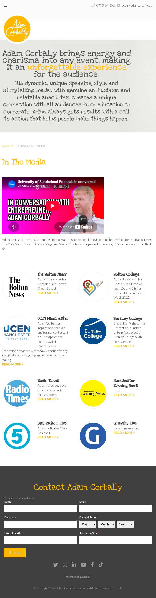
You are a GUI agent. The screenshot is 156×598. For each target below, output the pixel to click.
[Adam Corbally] (17, 29)
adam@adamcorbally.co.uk (138, 5)
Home (5, 145)
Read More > (48, 293)
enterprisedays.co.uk (78, 576)
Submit (15, 553)
